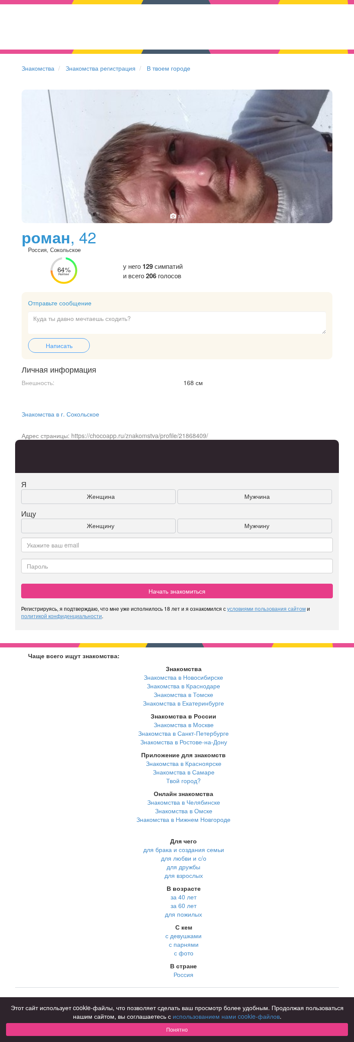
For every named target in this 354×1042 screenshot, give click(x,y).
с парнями (184, 944)
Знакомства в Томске (183, 694)
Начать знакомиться (177, 591)
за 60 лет (183, 905)
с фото (183, 953)
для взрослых (183, 875)
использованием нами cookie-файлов (226, 1016)
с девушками (183, 935)
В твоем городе (168, 68)
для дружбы (183, 866)
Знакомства (38, 68)
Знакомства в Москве (184, 724)
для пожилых (183, 914)
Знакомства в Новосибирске (183, 677)
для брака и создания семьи (183, 849)
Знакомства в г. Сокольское (60, 414)
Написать (59, 345)
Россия (183, 974)
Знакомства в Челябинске (183, 802)
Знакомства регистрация (101, 68)
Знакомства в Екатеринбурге (183, 703)
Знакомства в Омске (183, 810)
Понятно (177, 1029)
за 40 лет (183, 897)
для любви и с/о (183, 858)
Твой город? (183, 780)
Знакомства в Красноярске (183, 763)
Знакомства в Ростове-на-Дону (183, 741)
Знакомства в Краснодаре (183, 685)
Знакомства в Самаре (184, 772)
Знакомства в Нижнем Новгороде (183, 819)
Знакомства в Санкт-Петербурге (183, 733)
